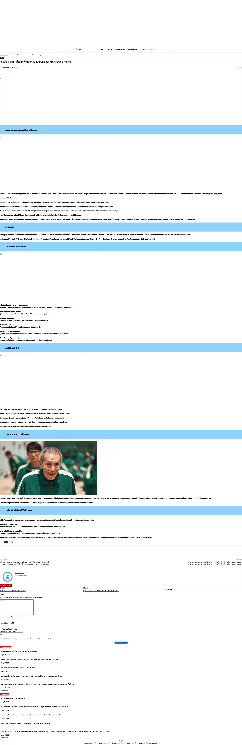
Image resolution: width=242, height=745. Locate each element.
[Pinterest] (44, 72)
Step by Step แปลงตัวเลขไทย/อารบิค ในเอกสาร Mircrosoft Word (19, 651)
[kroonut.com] (1, 67)
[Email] (71, 72)
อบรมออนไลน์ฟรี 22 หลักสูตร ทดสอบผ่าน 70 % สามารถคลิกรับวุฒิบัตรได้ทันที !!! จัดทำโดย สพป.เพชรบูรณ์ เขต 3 (31, 676)
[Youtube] (149, 50)
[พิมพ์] (78, 72)
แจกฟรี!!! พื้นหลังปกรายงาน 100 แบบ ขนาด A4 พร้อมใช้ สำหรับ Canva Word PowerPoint (25, 723)
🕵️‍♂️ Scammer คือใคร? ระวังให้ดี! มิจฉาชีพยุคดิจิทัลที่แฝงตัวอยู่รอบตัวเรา (101, 591)
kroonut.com (7, 67)
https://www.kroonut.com (21, 575)
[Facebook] (140, 50)
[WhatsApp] (51, 72)
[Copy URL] (17, 72)
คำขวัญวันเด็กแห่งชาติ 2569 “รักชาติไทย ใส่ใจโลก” (13, 591)
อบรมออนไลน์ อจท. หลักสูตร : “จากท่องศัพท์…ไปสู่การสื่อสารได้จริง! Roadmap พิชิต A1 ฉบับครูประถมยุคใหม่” (30, 715)
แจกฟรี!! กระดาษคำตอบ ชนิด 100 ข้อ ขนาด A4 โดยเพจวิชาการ (18, 668)
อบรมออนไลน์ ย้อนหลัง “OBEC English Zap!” (13, 698)
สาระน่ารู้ (6, 55)
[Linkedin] (58, 72)
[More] (85, 550)
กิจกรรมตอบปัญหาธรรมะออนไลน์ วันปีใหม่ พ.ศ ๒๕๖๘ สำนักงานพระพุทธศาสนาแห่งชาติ (25, 564)
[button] (170, 49)
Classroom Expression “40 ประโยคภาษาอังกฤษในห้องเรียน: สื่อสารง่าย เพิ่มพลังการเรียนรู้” (215, 564)
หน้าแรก (2, 55)
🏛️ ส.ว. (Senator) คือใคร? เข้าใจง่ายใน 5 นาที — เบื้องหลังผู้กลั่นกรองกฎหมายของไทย (21, 597)
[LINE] (24, 72)
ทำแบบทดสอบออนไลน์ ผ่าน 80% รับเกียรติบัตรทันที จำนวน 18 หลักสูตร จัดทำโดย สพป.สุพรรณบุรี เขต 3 (29, 660)
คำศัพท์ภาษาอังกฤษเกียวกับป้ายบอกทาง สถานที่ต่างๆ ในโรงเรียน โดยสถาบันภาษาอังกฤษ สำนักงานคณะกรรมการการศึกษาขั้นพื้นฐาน (37, 684)
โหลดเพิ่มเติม (4, 690)
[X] (38, 72)
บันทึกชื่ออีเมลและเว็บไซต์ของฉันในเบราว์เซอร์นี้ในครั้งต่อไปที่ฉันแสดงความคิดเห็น (27, 639)
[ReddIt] (65, 72)
